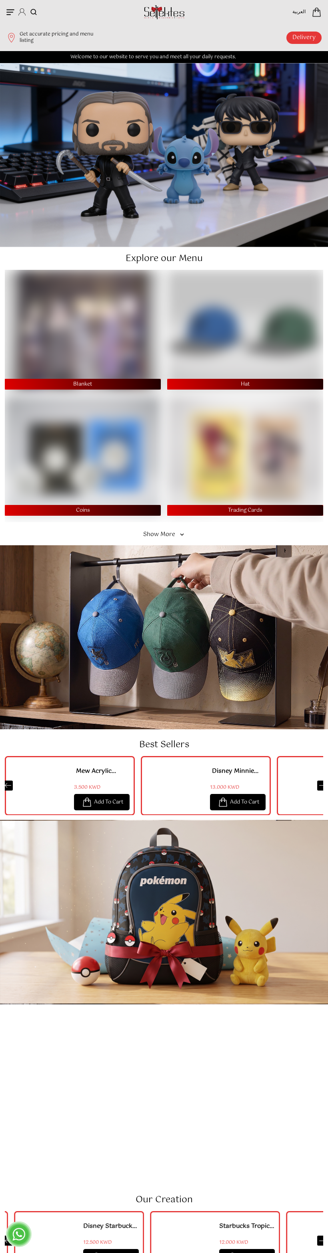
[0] (317, 12)
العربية (299, 12)
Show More (159, 534)
